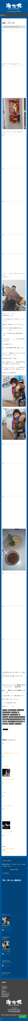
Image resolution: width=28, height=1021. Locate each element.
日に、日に (5, 974)
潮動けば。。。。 (6, 792)
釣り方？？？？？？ (7, 962)
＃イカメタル (20, 710)
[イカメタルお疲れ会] (6, 796)
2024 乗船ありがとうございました (11, 753)
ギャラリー (4, 986)
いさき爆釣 (5, 766)
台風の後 (4, 939)
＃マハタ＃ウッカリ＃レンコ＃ (17, 717)
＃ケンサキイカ (14, 714)
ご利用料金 (4, 987)
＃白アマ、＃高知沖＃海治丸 (15, 721)
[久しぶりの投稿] (14, 944)
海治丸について (5, 993)
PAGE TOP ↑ (22, 1016)
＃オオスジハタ (6, 712)
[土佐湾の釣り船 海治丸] (14, 3)
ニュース (4, 710)
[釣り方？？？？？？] (14, 956)
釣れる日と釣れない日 (8, 779)
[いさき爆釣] (6, 756)
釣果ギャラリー (12, 710)
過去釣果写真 (4, 996)
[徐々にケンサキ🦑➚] (6, 822)
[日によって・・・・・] (14, 920)
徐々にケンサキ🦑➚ (7, 831)
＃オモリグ (14, 712)
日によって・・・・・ (8, 927)
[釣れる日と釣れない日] (6, 769)
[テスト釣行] (6, 809)
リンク (3, 989)
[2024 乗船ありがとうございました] (6, 743)
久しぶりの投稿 (6, 951)
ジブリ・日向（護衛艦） (8, 848)
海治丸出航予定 (5, 994)
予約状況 (3, 991)
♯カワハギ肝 (18, 723)
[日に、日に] (14, 968)
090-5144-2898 (14, 869)
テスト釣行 (5, 818)
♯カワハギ (11, 723)
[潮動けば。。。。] (6, 782)
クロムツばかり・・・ (8, 852)
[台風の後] (14, 932)
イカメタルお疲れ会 (7, 805)
